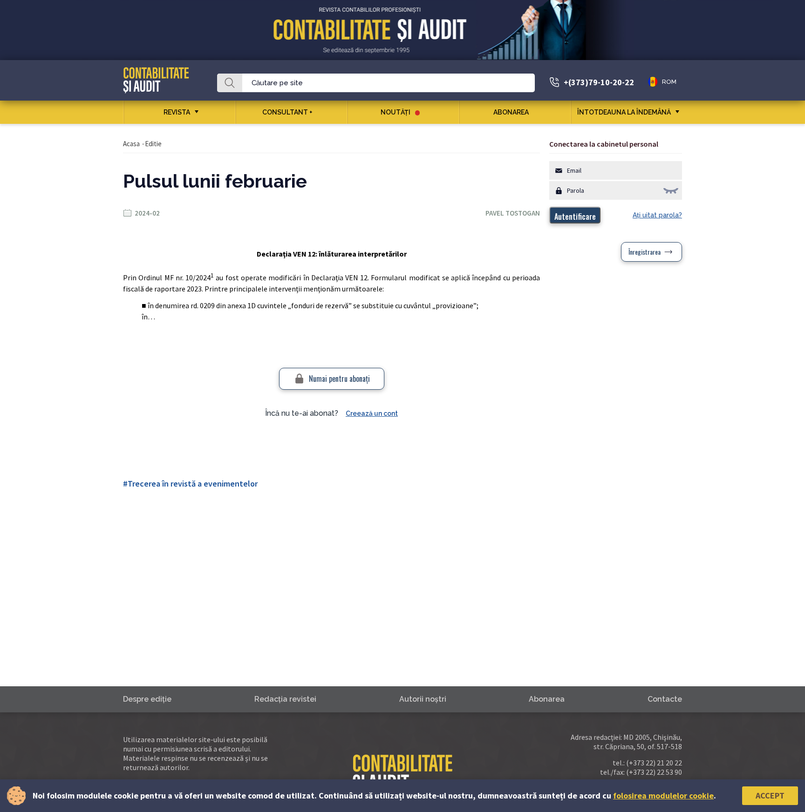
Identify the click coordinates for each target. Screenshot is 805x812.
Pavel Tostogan (512, 213)
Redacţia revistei (285, 699)
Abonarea (511, 112)
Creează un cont (372, 413)
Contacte (665, 699)
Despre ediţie (147, 699)
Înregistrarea (644, 252)
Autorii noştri (422, 699)
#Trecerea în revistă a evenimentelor (190, 483)
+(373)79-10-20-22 (599, 82)
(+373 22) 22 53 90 (654, 772)
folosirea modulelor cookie (663, 795)
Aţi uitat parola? (657, 215)
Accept (770, 795)
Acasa (131, 143)
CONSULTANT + (287, 112)
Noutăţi (395, 112)
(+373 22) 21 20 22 (654, 762)
